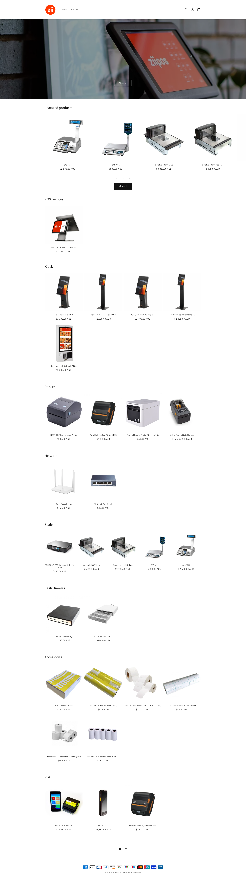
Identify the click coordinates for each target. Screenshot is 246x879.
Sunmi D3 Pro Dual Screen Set (63, 247)
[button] (186, 10)
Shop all (123, 83)
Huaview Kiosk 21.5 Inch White (63, 366)
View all (123, 186)
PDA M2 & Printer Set (63, 826)
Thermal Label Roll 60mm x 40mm (182, 705)
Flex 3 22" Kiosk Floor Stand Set (182, 315)
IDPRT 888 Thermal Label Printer (63, 435)
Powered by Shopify (133, 872)
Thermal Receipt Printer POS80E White (143, 435)
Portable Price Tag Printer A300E (103, 435)
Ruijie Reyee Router (64, 504)
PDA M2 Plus (103, 826)
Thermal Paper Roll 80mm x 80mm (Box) (64, 757)
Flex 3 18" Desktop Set (64, 315)
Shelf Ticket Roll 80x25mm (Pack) (103, 705)
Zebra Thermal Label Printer (182, 435)
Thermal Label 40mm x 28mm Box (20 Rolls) (142, 705)
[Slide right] (129, 178)
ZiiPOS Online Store (118, 872)
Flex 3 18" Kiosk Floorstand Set (103, 315)
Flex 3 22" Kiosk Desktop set (142, 315)
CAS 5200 (67, 165)
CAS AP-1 (116, 165)
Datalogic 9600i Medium (212, 165)
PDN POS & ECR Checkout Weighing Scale (60, 566)
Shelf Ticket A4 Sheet (64, 705)
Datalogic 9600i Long (164, 165)
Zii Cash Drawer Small (103, 636)
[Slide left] (117, 178)
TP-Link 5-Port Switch (103, 504)
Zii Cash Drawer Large (64, 636)
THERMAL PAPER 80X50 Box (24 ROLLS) (103, 757)
